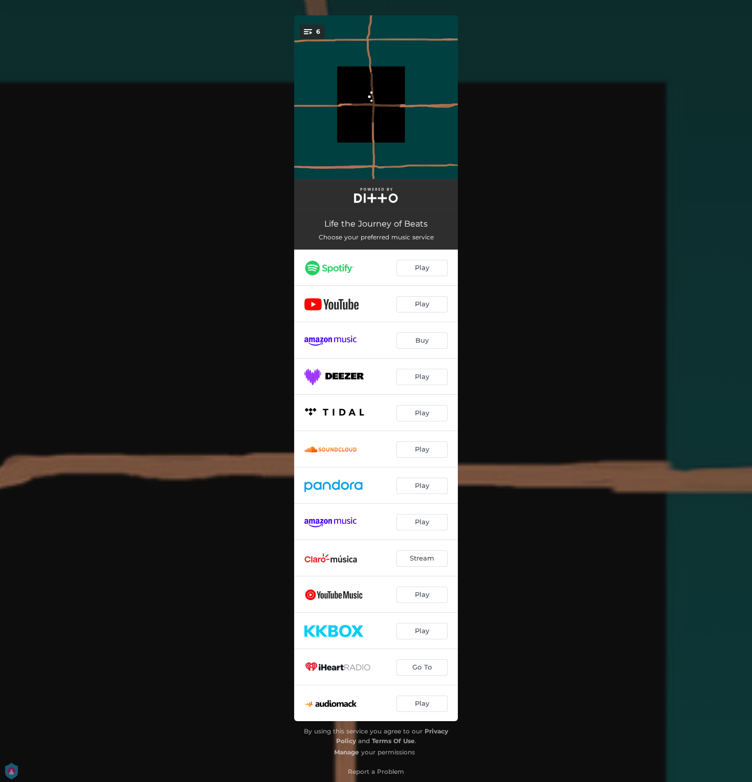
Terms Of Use (393, 741)
